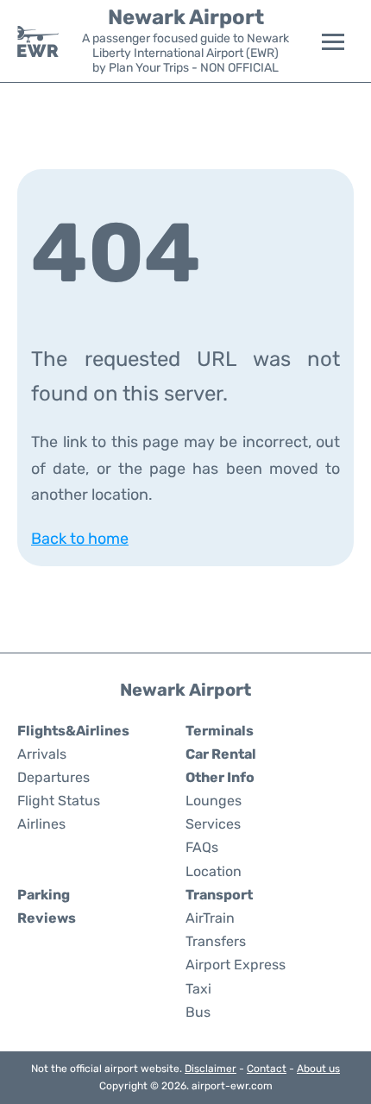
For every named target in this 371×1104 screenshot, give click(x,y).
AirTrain (210, 918)
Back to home (80, 538)
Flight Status (58, 800)
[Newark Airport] (38, 41)
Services (213, 824)
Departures (53, 777)
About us (318, 1069)
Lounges (214, 800)
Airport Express (236, 964)
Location (214, 871)
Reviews (46, 918)
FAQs (202, 847)
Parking (43, 894)
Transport (219, 894)
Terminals (220, 730)
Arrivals (41, 754)
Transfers (216, 941)
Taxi (198, 989)
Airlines (41, 824)
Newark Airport (186, 17)
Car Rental (221, 754)
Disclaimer (210, 1069)
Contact (266, 1069)
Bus (198, 1012)
